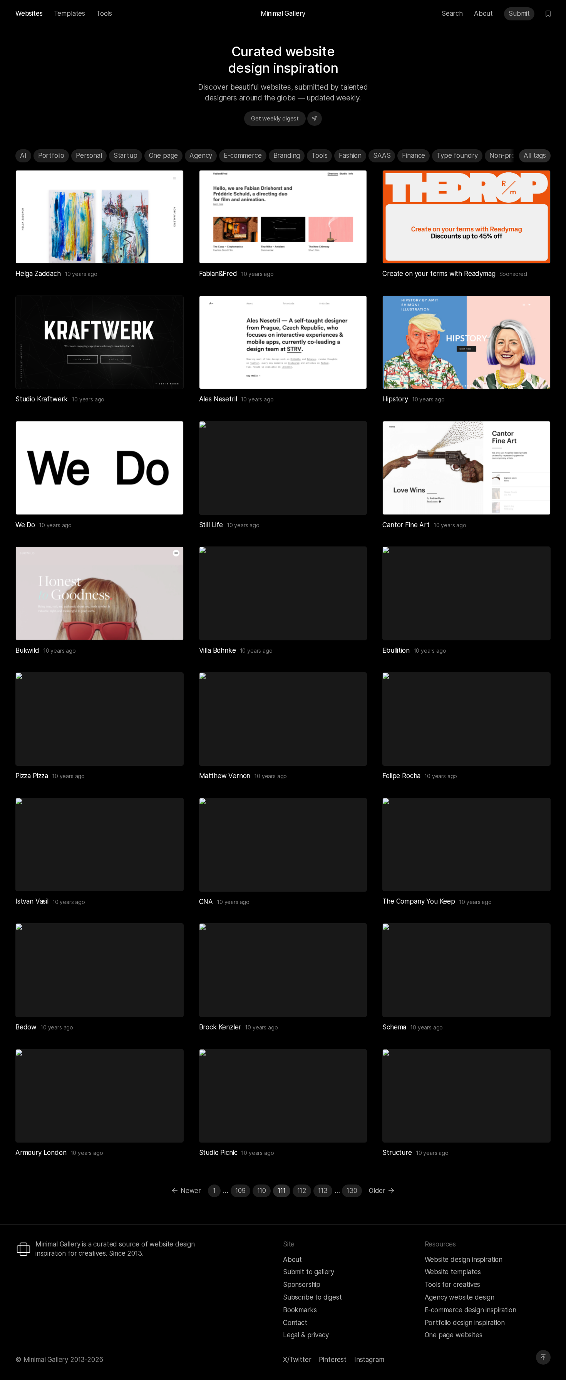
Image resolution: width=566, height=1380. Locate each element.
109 (240, 1191)
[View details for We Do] (99, 467)
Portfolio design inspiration (465, 1323)
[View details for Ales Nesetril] (283, 342)
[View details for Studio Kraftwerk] (99, 342)
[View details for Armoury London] (99, 1095)
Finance (413, 155)
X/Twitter (297, 1359)
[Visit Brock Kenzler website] (351, 1001)
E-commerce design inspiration (470, 1310)
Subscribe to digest (312, 1297)
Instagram (369, 1359)
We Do (25, 525)
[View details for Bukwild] (99, 593)
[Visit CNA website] (351, 876)
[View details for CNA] (283, 844)
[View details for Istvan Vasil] (99, 844)
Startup (125, 155)
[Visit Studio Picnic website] (351, 1127)
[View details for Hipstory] (466, 342)
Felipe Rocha (401, 776)
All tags (535, 155)
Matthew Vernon (225, 776)
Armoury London (41, 1152)
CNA (206, 902)
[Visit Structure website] (535, 1127)
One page (163, 155)
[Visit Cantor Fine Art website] (535, 499)
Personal (89, 155)
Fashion (350, 155)
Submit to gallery (308, 1272)
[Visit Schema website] (535, 1001)
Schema (394, 1027)
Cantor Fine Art (405, 525)
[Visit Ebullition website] (535, 625)
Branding (286, 155)
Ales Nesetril (218, 399)
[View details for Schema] (466, 970)
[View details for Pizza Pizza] (99, 719)
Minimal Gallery (283, 13)
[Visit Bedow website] (168, 1001)
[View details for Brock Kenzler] (283, 970)
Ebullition (395, 650)
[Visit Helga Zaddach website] (168, 248)
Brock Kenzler (220, 1027)
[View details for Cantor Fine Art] (466, 467)
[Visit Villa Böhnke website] (351, 625)
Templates (69, 13)
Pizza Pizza (31, 776)
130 (352, 1191)
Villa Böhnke (217, 650)
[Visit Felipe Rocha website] (535, 750)
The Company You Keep (418, 901)
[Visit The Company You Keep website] (535, 876)
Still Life (211, 525)
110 (261, 1191)
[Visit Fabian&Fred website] (351, 248)
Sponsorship (301, 1284)
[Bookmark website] (151, 248)
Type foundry (457, 155)
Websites (29, 13)
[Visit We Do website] (168, 499)
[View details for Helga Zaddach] (99, 216)
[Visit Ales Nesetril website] (351, 373)
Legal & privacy (305, 1335)
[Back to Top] (543, 1357)
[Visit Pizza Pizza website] (168, 750)
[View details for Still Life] (283, 467)
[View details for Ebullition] (466, 593)
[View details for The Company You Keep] (466, 844)
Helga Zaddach (38, 273)
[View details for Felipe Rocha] (466, 719)
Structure (397, 1152)
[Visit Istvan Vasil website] (168, 876)
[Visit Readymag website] (466, 216)
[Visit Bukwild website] (168, 625)
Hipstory (395, 399)
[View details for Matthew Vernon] (283, 719)
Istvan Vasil (32, 901)
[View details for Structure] (466, 1095)
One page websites (453, 1335)
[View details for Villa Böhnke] (283, 593)
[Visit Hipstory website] (535, 373)
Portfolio (51, 155)
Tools (104, 13)
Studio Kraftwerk (41, 399)
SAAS (381, 155)
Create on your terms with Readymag (438, 273)
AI (23, 155)
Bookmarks (299, 1310)
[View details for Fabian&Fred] (283, 216)
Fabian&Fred (218, 273)
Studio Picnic (218, 1152)
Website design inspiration (464, 1259)
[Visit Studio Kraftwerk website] (168, 373)
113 (323, 1191)
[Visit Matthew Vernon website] (351, 750)
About (483, 13)
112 (302, 1191)
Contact (295, 1323)
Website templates (453, 1272)
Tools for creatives (453, 1284)
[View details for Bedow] (99, 970)
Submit (519, 13)
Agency (200, 155)
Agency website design (459, 1297)
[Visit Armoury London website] (168, 1127)
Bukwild (27, 650)
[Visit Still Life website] (351, 499)
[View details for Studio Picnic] (283, 1095)
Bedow (26, 1027)
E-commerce (242, 155)
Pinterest (332, 1359)
